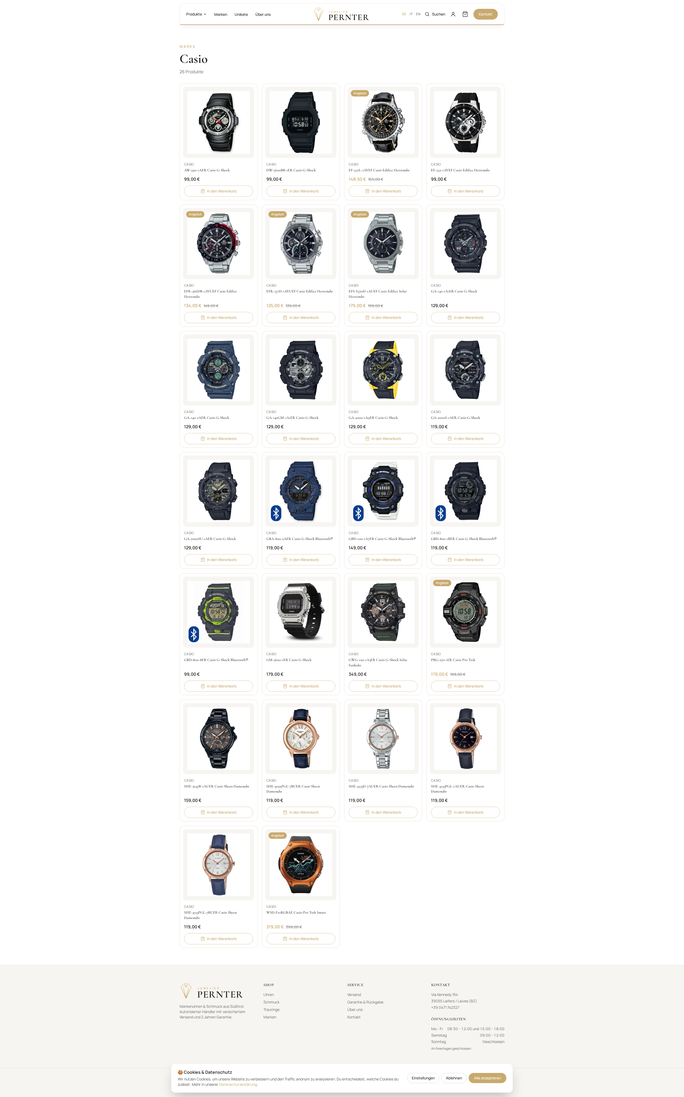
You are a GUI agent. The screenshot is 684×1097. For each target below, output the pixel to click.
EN (418, 14)
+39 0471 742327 (445, 1007)
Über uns (263, 14)
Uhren (268, 994)
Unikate (241, 14)
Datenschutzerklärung (238, 1084)
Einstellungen (423, 1077)
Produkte (194, 14)
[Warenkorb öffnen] (465, 14)
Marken (220, 14)
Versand (354, 994)
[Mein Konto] (453, 14)
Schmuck (271, 1002)
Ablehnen (454, 1077)
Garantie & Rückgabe (365, 1002)
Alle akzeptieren (487, 1077)
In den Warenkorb (221, 191)
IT (411, 14)
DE (404, 14)
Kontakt (485, 14)
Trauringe (271, 1009)
